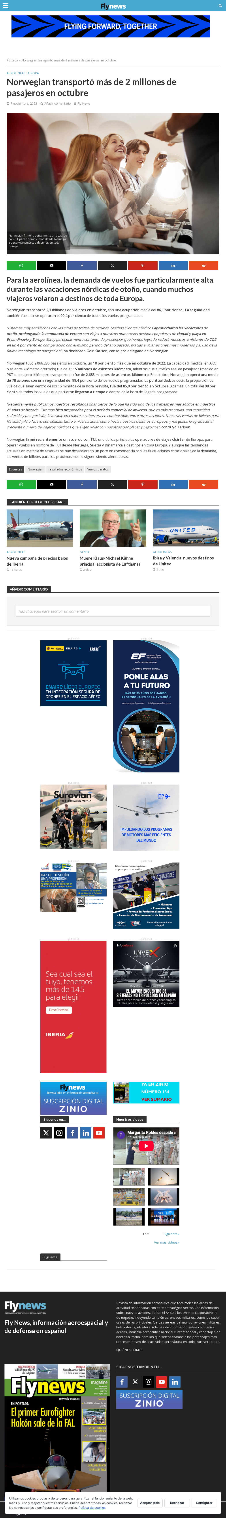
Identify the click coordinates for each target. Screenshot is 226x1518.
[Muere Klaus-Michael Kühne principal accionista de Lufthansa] (113, 527)
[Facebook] (72, 1132)
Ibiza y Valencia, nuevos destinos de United (183, 560)
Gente (85, 552)
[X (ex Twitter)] (46, 1132)
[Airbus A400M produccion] (129, 1197)
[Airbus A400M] (163, 1197)
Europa (32, 73)
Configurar (204, 1503)
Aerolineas (16, 73)
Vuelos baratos (98, 469)
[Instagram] (59, 1132)
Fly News (83, 103)
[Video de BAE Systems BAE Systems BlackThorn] (163, 1177)
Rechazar (177, 1503)
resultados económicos (65, 469)
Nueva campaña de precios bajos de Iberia (37, 560)
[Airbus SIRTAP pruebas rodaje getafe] (129, 1217)
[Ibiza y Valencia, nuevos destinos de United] (186, 527)
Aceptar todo (150, 1503)
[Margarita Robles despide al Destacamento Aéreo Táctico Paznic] (129, 1177)
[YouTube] (99, 1132)
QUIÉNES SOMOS (129, 1350)
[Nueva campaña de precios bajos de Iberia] (40, 527)
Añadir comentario (57, 103)
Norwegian (35, 469)
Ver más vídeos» (166, 1242)
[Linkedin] (85, 1132)
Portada (12, 60)
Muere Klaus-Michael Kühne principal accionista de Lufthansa (110, 560)
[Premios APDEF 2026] (163, 1217)
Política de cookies (92, 1507)
